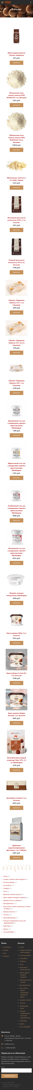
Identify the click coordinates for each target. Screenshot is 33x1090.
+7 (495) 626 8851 (9, 1048)
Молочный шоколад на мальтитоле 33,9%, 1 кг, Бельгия (16, 220)
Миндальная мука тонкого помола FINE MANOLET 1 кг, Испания (16, 95)
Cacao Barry (8, 885)
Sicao (6, 891)
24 (26, 869)
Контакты (6, 956)
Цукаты (7, 929)
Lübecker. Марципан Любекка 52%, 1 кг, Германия (16, 302)
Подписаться (9, 1076)
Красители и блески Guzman (13, 894)
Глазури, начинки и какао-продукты (15, 879)
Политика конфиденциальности (11, 1084)
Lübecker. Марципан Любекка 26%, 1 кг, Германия (16, 383)
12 (11, 867)
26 (15, 871)
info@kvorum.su (9, 1044)
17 (29, 867)
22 (18, 869)
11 (7, 867)
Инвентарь (8, 926)
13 (14, 867)
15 (22, 867)
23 (22, 869)
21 (14, 869)
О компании (7, 947)
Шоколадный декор (10, 918)
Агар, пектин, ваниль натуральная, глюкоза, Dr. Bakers (24, 993)
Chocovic (7, 914)
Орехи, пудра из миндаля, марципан (16, 897)
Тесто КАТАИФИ (9, 932)
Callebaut (7, 888)
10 (3, 867)
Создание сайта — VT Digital (11, 1086)
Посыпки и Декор (10, 882)
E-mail (2, 1067)
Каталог (5, 950)
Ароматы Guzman (10, 911)
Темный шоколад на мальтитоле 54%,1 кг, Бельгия (16, 262)
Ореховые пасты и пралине (13, 900)
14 (18, 867)
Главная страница (13, 13)
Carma (6, 876)
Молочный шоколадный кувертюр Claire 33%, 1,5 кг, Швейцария (16, 760)
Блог (4, 953)
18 (3, 869)
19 (7, 869)
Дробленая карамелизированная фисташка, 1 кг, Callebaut (16, 848)
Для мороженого (9, 903)
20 (11, 869)
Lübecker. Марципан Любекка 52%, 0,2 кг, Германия (16, 343)
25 (29, 869)
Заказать (16, 62)
